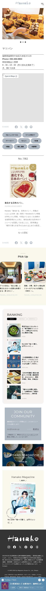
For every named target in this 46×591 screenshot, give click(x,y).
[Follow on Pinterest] (26, 547)
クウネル (38, 574)
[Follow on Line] (31, 547)
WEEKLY (22, 319)
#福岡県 (34, 146)
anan (6, 574)
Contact (4, 566)
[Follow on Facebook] (14, 547)
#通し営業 (20, 146)
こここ (36, 576)
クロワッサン (27, 574)
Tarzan (19, 576)
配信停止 (36, 429)
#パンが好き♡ (30, 135)
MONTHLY (32, 319)
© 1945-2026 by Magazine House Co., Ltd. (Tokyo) (23, 570)
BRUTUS (11, 574)
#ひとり (24, 141)
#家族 (8, 146)
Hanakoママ (29, 576)
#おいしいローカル (12, 135)
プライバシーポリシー (29, 435)
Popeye (7, 576)
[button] (20, 42)
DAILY (12, 319)
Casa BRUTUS (18, 574)
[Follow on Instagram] (9, 547)
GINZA (34, 574)
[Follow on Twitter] (20, 547)
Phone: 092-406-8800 (12, 59)
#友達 (36, 141)
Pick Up (23, 256)
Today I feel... (11, 580)
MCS (39, 576)
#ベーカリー (10, 141)
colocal (23, 576)
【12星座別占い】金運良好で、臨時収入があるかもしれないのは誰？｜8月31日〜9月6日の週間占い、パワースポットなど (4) (26, 584)
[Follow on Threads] (37, 547)
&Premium (13, 576)
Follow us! (23, 461)
